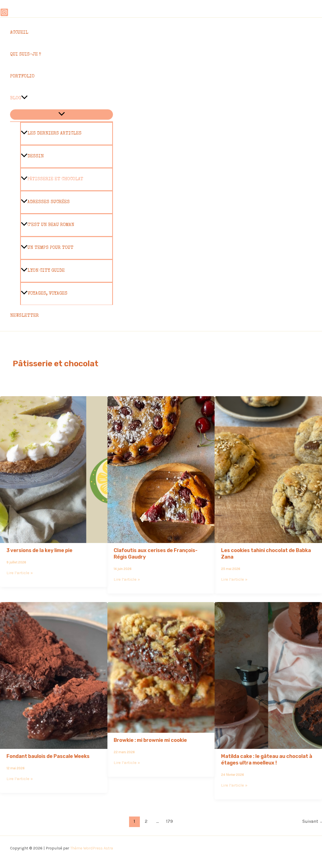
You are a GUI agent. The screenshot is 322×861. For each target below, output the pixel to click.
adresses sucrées (48, 202)
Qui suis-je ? (25, 54)
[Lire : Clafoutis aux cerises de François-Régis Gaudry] (161, 539)
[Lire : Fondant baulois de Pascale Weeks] (53, 745)
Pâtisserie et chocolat (55, 179)
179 (169, 821)
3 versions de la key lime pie (39, 550)
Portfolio (22, 76)
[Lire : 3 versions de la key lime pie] (53, 539)
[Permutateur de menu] (61, 114)
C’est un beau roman (50, 225)
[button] (24, 98)
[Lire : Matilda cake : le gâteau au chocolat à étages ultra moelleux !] (268, 745)
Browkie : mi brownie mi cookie (150, 740)
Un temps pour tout (50, 248)
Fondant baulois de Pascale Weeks (48, 756)
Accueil (19, 32)
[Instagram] (4, 15)
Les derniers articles (54, 133)
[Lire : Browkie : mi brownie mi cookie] (161, 729)
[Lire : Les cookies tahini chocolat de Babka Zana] (268, 539)
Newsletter (24, 315)
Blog (15, 98)
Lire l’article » (20, 572)
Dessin (35, 156)
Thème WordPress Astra (91, 848)
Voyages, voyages (47, 293)
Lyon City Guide (46, 270)
